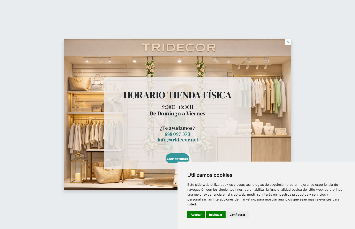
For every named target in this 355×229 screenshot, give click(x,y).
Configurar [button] (237, 214)
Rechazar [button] (215, 214)
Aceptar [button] (196, 214)
